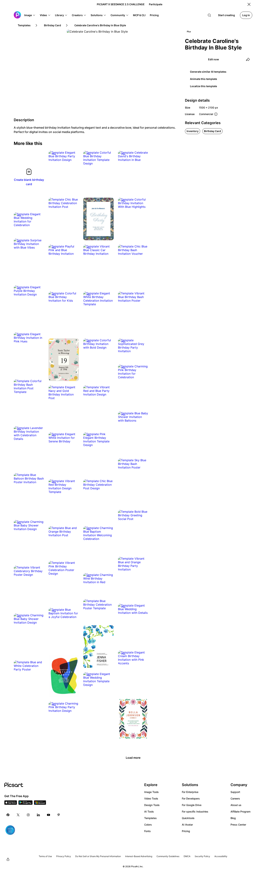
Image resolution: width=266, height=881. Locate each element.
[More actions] (73, 156)
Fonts (147, 831)
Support (235, 791)
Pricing (186, 831)
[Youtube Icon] (48, 814)
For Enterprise (190, 791)
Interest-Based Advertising (138, 856)
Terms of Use (45, 856)
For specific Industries (195, 811)
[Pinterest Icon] (58, 814)
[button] (30, 15)
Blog (233, 818)
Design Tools (152, 805)
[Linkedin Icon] (38, 814)
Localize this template (203, 86)
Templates (150, 818)
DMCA (187, 856)
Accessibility (220, 856)
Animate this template (203, 78)
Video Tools (151, 798)
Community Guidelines (168, 856)
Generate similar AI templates (208, 71)
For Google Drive (191, 805)
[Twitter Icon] (18, 814)
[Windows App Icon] (40, 803)
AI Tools (149, 811)
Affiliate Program (240, 811)
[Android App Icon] (25, 803)
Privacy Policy (63, 856)
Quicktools (188, 818)
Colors (148, 824)
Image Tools (151, 791)
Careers (235, 798)
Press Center (238, 824)
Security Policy (202, 856)
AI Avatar (187, 824)
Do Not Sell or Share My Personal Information (98, 856)
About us (236, 805)
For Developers (191, 798)
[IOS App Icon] (10, 803)
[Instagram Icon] (28, 814)
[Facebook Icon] (8, 814)
